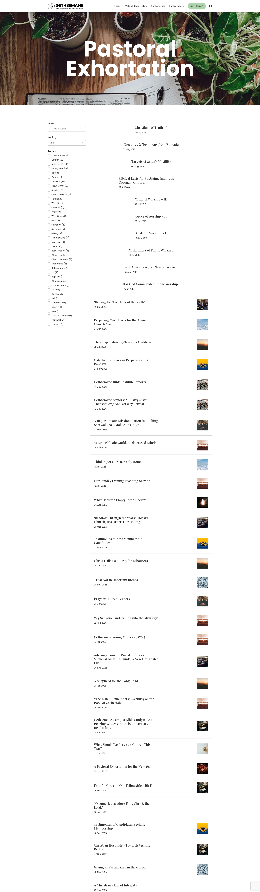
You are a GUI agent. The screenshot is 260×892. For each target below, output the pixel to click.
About (117, 6)
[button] (67, 155)
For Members (176, 6)
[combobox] (64, 142)
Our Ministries (158, 6)
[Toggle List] (83, 142)
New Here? (196, 6)
